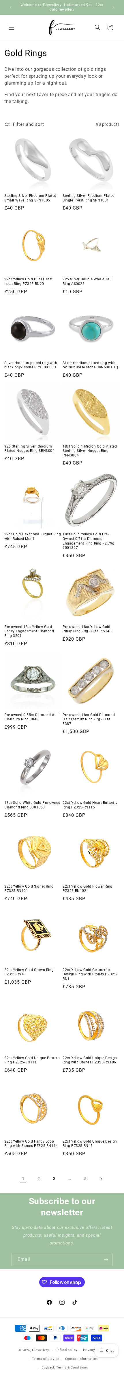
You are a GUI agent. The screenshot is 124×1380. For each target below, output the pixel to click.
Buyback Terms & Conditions (65, 1367)
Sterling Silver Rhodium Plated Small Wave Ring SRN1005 (30, 198)
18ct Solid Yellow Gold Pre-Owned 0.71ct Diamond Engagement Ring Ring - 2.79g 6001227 (88, 541)
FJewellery (40, 1350)
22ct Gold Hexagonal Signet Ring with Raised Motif (32, 536)
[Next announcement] (113, 7)
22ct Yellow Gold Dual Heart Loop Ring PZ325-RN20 (28, 281)
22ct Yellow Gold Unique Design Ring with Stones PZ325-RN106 (90, 1060)
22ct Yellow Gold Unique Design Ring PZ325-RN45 (90, 1143)
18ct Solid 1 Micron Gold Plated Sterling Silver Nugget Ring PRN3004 (90, 450)
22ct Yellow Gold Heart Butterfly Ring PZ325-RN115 (90, 805)
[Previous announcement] (10, 7)
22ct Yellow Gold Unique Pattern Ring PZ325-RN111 (32, 1060)
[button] (11, 27)
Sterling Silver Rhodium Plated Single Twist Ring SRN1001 (89, 198)
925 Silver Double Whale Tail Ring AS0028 (87, 281)
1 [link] (23, 1178)
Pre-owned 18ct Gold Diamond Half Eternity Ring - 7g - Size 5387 (89, 719)
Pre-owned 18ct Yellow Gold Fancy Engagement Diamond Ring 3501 (29, 631)
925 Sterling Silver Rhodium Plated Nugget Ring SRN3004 (29, 448)
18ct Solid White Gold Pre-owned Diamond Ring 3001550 (32, 805)
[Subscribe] (105, 1259)
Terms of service (45, 1359)
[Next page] (101, 1178)
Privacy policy (94, 1350)
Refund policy (66, 1350)
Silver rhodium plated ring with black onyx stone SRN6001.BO (30, 365)
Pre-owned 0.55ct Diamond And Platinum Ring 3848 (31, 717)
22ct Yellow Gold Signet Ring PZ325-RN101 (29, 888)
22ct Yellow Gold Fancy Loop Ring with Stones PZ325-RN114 (31, 1143)
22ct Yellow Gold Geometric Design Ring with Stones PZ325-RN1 (90, 974)
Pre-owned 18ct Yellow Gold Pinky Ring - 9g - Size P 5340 (87, 629)
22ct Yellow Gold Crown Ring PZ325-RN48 (29, 972)
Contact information (81, 1359)
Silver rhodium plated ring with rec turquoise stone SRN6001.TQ (90, 365)
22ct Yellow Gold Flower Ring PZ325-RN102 (87, 888)
